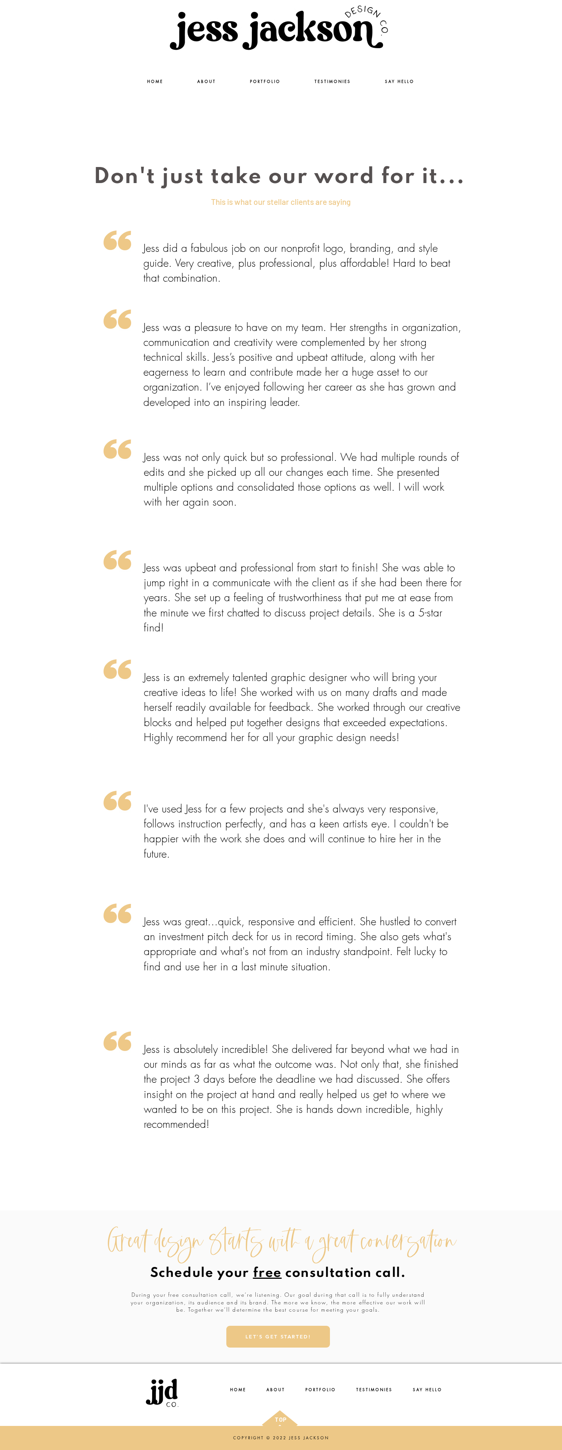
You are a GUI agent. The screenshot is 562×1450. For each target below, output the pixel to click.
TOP (281, 1419)
